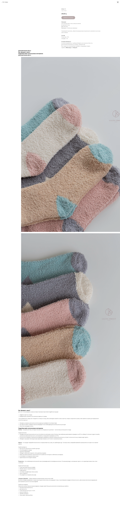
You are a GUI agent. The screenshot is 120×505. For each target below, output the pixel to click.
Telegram (75, 47)
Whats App (68, 47)
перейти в (63, 47)
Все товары (5, 2)
